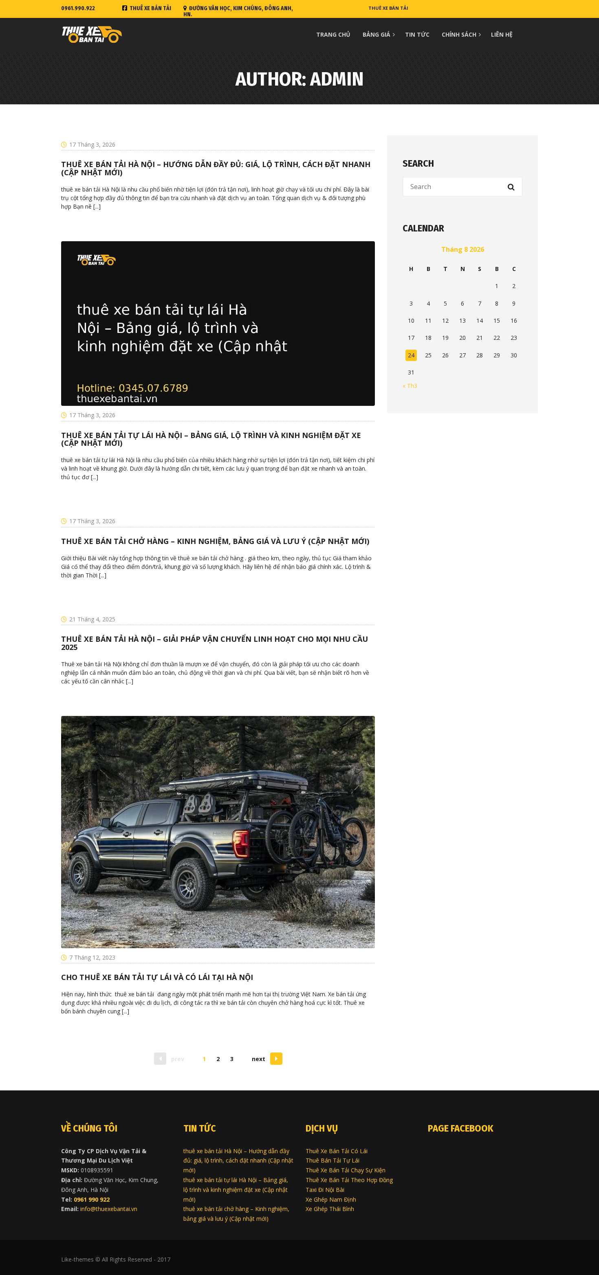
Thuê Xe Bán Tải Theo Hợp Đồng (349, 1180)
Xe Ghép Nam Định (331, 1199)
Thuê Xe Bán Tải (150, 8)
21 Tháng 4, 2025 (92, 619)
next (258, 1059)
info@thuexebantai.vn (108, 1209)
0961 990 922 (92, 1199)
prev (177, 1059)
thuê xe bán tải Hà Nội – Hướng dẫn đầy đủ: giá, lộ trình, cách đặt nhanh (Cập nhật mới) (238, 1160)
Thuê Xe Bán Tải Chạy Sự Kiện (345, 1170)
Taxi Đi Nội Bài (325, 1190)
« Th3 (410, 386)
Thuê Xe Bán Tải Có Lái (337, 1151)
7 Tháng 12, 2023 (92, 957)
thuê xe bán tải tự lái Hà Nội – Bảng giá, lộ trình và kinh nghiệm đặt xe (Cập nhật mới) (235, 1189)
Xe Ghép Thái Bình (330, 1209)
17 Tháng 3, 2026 (92, 144)
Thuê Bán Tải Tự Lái (332, 1160)
